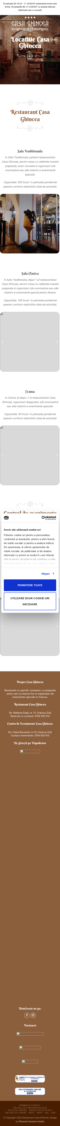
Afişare (45, 573)
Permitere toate (30, 585)
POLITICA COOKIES (17, 1110)
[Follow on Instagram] (33, 1015)
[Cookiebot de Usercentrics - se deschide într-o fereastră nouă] (42, 518)
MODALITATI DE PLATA (40, 1110)
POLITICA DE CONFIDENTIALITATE (30, 1108)
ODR (53, 1113)
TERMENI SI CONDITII (29, 1105)
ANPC (31, 1113)
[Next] (56, 224)
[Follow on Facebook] (27, 1015)
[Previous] (2, 224)
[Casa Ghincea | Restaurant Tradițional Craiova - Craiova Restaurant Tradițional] (30, 23)
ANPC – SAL (43, 1113)
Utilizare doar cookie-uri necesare (29, 601)
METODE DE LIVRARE (16, 1113)
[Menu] (30, 34)
